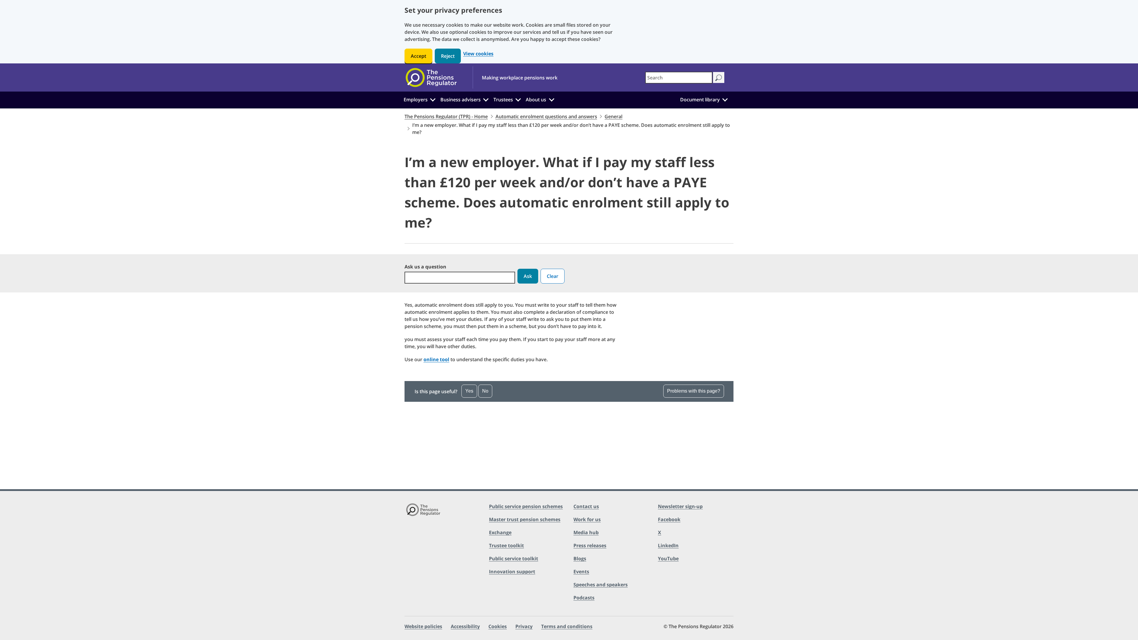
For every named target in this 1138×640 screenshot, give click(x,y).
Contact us (586, 506)
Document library (700, 99)
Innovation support (512, 571)
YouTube (668, 558)
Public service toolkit (513, 558)
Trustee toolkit (506, 545)
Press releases (589, 545)
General (613, 116)
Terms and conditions (566, 626)
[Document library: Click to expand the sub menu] (725, 99)
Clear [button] (552, 276)
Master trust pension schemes (524, 519)
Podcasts (583, 597)
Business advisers (460, 99)
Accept (418, 56)
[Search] (718, 77)
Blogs (579, 558)
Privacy (524, 626)
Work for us (587, 519)
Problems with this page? (693, 390)
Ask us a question (425, 266)
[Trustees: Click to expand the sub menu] (518, 99)
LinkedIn (668, 545)
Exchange (500, 532)
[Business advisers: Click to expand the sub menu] (486, 99)
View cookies (478, 54)
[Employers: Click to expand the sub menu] (432, 99)
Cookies (497, 626)
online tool (436, 359)
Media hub (586, 532)
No (485, 390)
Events (581, 571)
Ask (528, 276)
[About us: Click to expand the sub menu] (551, 99)
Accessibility (465, 626)
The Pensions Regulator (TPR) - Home (446, 116)
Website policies (423, 626)
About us (536, 99)
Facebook (669, 519)
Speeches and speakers (600, 584)
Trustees (503, 99)
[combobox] (678, 78)
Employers (416, 99)
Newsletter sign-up (680, 506)
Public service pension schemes (526, 506)
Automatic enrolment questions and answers (546, 116)
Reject (448, 56)
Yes (469, 390)
